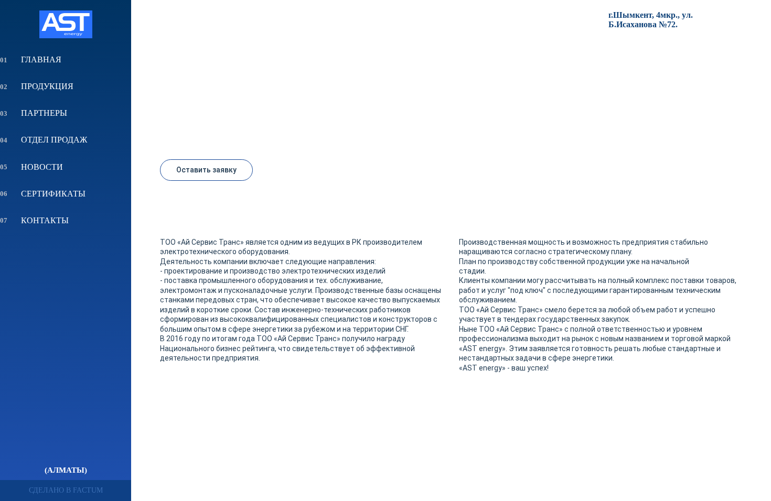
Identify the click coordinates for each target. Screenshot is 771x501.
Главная (41, 59)
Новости (42, 166)
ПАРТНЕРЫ (44, 112)
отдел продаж (54, 139)
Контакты (45, 220)
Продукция (47, 86)
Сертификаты (53, 193)
